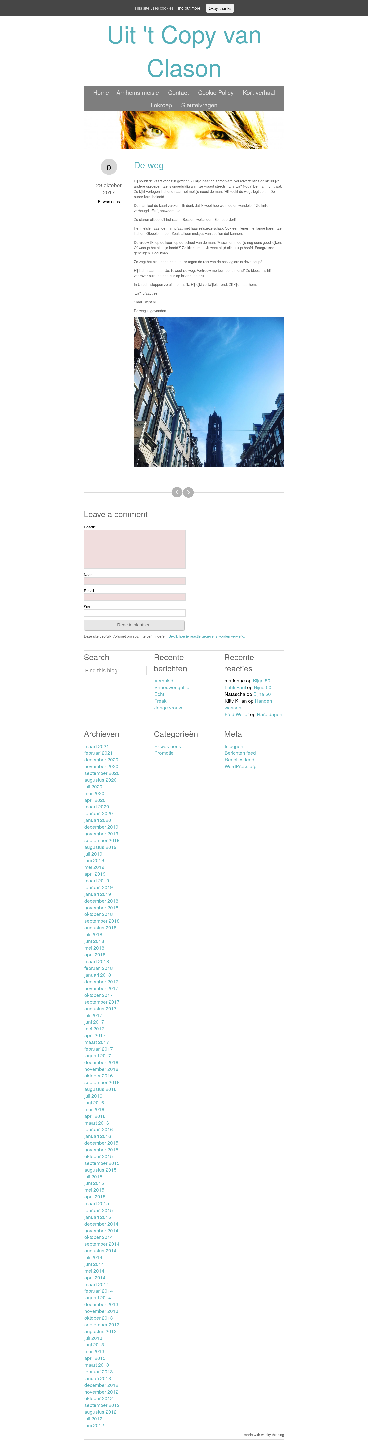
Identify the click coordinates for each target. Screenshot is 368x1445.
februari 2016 (98, 1129)
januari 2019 (97, 893)
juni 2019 (94, 860)
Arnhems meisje (137, 92)
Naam (88, 574)
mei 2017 (94, 1028)
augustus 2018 (100, 927)
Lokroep (161, 104)
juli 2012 (93, 1418)
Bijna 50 (261, 680)
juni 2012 (94, 1425)
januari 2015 (97, 1216)
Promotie (164, 752)
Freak (160, 700)
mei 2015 (94, 1189)
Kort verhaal (259, 92)
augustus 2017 (100, 1008)
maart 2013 (96, 1364)
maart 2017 (96, 1041)
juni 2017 (94, 1021)
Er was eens (109, 201)
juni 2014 (94, 1263)
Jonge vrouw (168, 707)
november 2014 (101, 1230)
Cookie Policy (216, 92)
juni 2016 (94, 1102)
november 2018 (101, 907)
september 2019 (102, 840)
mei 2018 (94, 947)
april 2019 (95, 873)
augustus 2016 (100, 1088)
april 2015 (95, 1196)
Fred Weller (237, 714)
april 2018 (95, 954)
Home (101, 92)
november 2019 (101, 833)
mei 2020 (94, 793)
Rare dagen (269, 714)
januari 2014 (97, 1297)
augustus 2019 (100, 846)
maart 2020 (96, 806)
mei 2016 (94, 1109)
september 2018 (102, 920)
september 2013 (102, 1324)
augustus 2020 (100, 779)
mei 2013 (94, 1351)
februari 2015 (98, 1210)
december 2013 (101, 1304)
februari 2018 (98, 967)
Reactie (90, 526)
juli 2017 (93, 1015)
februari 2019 (98, 887)
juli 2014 (93, 1257)
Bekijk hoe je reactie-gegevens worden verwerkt (207, 636)
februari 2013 (98, 1371)
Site (87, 606)
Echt (159, 693)
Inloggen (234, 746)
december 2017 (101, 981)
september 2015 (102, 1162)
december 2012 (101, 1384)
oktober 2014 (98, 1236)
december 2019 (101, 826)
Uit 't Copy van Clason (184, 50)
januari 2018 (97, 974)
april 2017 (95, 1035)
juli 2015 (93, 1176)
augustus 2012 (100, 1411)
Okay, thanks (220, 8)
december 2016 (101, 1062)
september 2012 (102, 1404)
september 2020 (102, 772)
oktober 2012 (98, 1398)
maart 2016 (96, 1122)
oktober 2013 (98, 1317)
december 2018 (101, 900)
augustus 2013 (100, 1331)
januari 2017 (97, 1055)
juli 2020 (93, 786)
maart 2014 (96, 1284)
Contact (178, 92)
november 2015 (101, 1149)
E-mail (89, 590)
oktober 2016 (98, 1075)
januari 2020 (97, 819)
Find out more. (188, 8)
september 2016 (102, 1082)
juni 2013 (94, 1344)
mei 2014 (94, 1270)
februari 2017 (98, 1048)
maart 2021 (96, 746)
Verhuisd (163, 680)
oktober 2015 (98, 1156)
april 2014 (95, 1277)
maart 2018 (96, 961)
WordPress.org (241, 766)
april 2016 (95, 1115)
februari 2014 (98, 1290)
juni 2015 (94, 1182)
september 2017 (102, 1001)
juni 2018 (94, 940)
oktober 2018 (98, 913)
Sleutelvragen (199, 104)
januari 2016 (97, 1135)
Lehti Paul (235, 687)
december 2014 (101, 1223)
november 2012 (101, 1391)
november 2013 (101, 1310)
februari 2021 (98, 752)
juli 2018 (93, 934)
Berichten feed (240, 752)
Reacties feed (239, 759)
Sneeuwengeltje (171, 687)
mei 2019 (94, 866)
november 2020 (101, 766)
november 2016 (101, 1068)
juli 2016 (93, 1095)
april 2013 (95, 1357)
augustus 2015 (100, 1169)
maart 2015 (96, 1203)
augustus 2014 (100, 1250)
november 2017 (101, 988)
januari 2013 (97, 1378)
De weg (149, 164)
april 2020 (95, 799)
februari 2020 (98, 813)
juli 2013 (93, 1337)
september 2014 (102, 1243)
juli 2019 (93, 853)
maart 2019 (96, 880)
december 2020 (101, 759)
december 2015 (101, 1142)
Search (96, 656)
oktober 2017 (98, 994)
